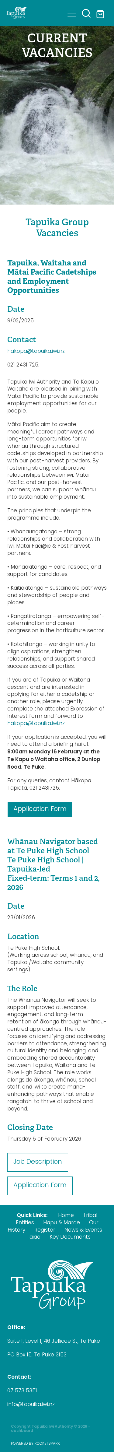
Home (66, 1216)
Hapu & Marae (61, 1223)
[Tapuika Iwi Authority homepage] (35, 13)
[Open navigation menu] (71, 13)
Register (44, 1230)
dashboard (22, 1431)
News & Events (83, 1230)
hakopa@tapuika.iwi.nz (36, 351)
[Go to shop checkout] (101, 13)
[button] (86, 13)
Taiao (33, 1237)
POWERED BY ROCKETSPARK (35, 1444)
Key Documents (70, 1237)
